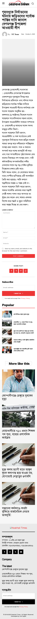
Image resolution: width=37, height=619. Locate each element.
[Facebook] (11, 271)
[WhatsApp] (26, 271)
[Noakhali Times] (19, 3)
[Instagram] (10, 552)
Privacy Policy (25, 298)
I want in (17, 293)
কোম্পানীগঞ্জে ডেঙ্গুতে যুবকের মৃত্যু (21, 314)
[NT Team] (5, 34)
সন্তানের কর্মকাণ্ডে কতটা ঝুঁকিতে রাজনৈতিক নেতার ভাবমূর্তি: (15, 511)
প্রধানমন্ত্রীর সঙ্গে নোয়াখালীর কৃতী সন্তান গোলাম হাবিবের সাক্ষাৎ (23, 350)
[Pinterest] (21, 271)
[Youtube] (21, 552)
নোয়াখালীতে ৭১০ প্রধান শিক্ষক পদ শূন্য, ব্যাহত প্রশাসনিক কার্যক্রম (23, 323)
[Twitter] (16, 271)
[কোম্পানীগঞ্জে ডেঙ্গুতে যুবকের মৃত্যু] (7, 314)
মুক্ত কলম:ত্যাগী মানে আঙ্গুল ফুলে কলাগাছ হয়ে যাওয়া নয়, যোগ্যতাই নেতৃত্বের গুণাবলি (24, 332)
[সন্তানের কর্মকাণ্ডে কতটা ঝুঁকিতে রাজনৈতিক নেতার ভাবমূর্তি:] (7, 340)
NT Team (15, 34)
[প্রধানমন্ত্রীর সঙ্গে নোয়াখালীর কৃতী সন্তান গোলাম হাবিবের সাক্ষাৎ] (7, 349)
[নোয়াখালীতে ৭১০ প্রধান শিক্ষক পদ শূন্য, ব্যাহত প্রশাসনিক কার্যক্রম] (7, 323)
